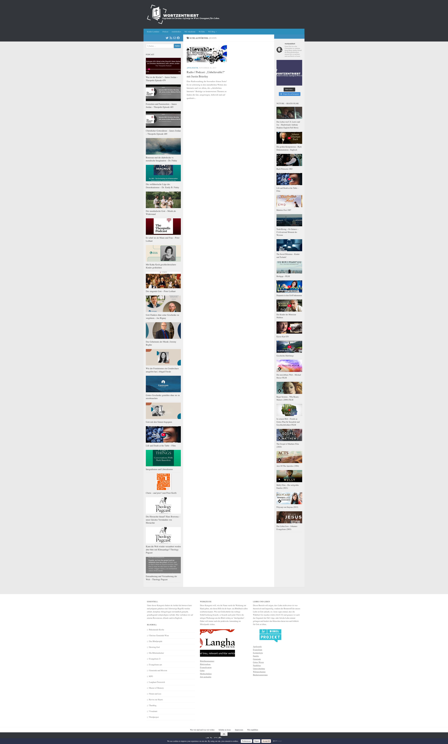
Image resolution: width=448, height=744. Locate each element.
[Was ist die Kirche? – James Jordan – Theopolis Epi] (289, 73)
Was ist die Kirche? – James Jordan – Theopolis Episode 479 (162, 79)
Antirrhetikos (176, 31)
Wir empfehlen (252, 729)
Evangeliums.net (155, 664)
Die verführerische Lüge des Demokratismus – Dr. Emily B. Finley (162, 186)
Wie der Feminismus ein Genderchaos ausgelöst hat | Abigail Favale (162, 370)
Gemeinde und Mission (158, 670)
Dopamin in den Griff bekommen (289, 295)
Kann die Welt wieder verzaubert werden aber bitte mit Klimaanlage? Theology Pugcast (163, 549)
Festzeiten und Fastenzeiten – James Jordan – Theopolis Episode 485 (161, 105)
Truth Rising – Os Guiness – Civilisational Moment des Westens (287, 232)
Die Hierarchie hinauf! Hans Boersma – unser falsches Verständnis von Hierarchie (163, 519)
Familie (256, 656)
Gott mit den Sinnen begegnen (159, 421)
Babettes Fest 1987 (283, 210)
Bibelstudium (205, 664)
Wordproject (154, 717)
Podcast (165, 31)
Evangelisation (205, 667)
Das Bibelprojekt (155, 641)
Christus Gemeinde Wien (159, 635)
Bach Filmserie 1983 (284, 169)
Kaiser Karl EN (282, 336)
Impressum (239, 729)
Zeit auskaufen (205, 676)
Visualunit (153, 711)
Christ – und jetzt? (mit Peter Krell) (161, 492)
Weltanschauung (259, 671)
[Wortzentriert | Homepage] (183, 14)
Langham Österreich (157, 682)
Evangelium (257, 649)
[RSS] (170, 37)
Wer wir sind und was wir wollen (202, 729)
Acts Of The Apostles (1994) (287, 466)
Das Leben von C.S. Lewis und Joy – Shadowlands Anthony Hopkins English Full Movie (288, 124)
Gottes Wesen (258, 662)
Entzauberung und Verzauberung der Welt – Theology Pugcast (161, 578)
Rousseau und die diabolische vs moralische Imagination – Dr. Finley (161, 159)
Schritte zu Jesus (225, 729)
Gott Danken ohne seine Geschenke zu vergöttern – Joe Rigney (162, 316)
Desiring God (154, 647)
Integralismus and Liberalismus (159, 469)
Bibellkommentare (207, 661)
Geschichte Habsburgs (285, 355)
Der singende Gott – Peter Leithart (161, 291)
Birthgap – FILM (283, 276)
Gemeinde (257, 659)
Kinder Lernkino (153, 31)
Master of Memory (156, 688)
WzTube (202, 31)
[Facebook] (178, 37)
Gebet (202, 670)
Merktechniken (206, 673)
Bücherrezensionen (260, 674)
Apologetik (192, 67)
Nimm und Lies (155, 693)
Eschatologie (258, 652)
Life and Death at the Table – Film (161, 445)
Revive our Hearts (156, 699)
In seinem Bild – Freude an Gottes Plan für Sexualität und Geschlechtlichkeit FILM (288, 421)
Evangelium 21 (155, 658)
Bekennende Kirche (156, 629)
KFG (151, 676)
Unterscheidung (259, 668)
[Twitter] (167, 37)
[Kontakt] (174, 37)
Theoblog (152, 705)
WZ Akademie (189, 31)
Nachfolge (257, 665)
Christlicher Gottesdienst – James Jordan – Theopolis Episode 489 (163, 132)
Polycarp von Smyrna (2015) (287, 507)
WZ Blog (211, 31)
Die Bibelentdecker (156, 653)
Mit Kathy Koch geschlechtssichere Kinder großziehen (161, 266)
